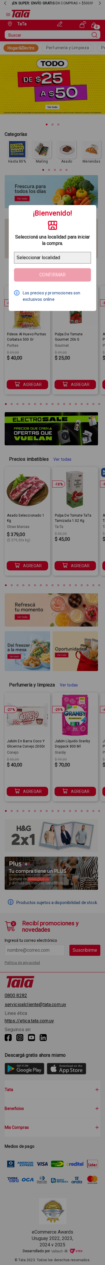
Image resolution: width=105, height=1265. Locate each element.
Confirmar (52, 274)
